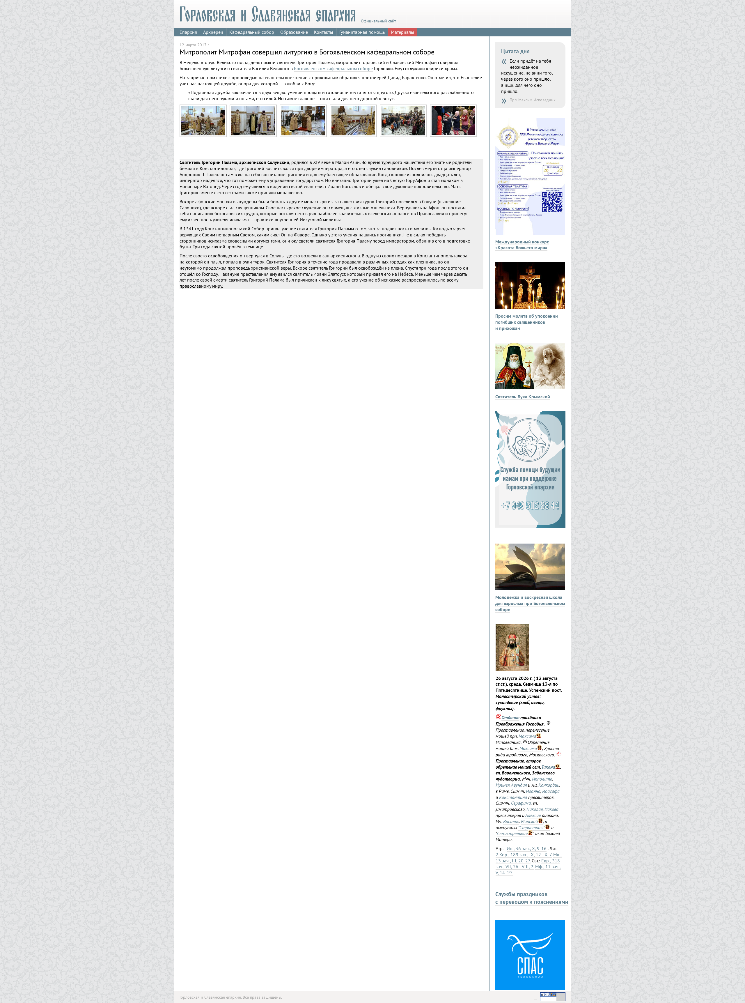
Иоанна (533, 791)
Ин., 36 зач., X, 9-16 (527, 848)
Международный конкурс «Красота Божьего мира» (522, 245)
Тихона (548, 767)
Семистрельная (512, 833)
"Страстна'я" (531, 827)
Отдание (510, 717)
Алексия (533, 815)
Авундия (519, 785)
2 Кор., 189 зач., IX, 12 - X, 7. (524, 854)
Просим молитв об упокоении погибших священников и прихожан (526, 322)
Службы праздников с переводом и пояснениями (531, 897)
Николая (534, 809)
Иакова (551, 809)
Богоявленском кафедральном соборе (333, 68)
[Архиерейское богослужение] (203, 135)
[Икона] (512, 669)
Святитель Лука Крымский (522, 396)
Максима (527, 736)
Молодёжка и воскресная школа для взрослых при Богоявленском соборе (530, 603)
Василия (511, 821)
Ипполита (542, 779)
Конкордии (548, 785)
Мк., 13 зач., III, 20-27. (529, 858)
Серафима (521, 803)
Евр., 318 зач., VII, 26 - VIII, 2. (528, 864)
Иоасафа (551, 791)
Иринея (503, 785)
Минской (529, 821)
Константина (513, 797)
